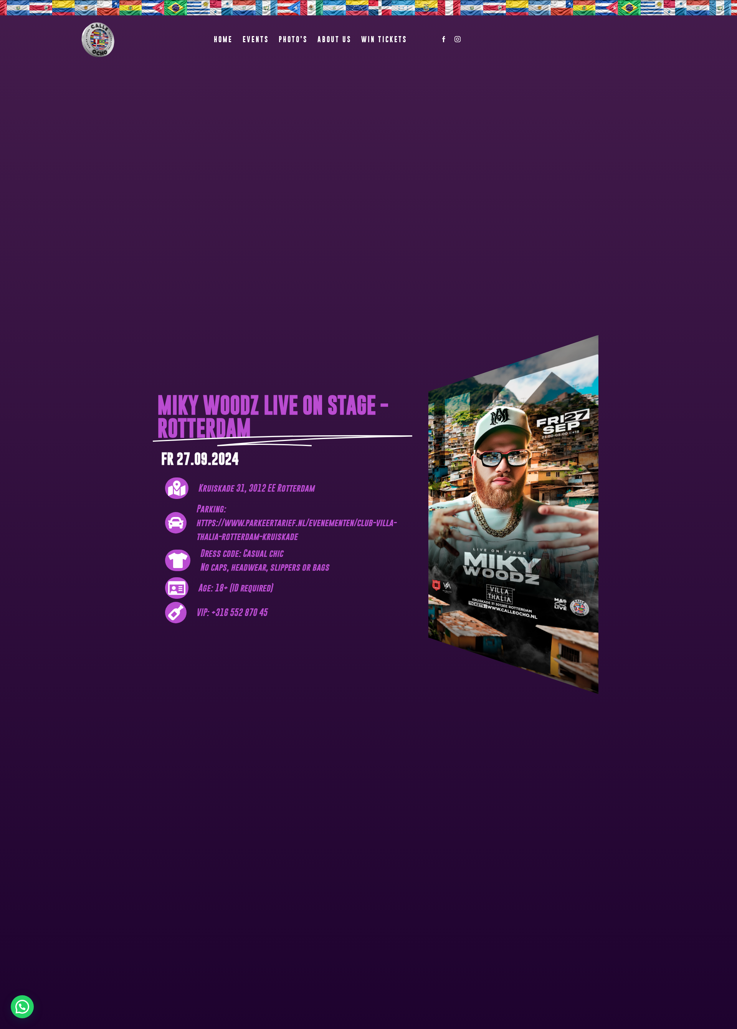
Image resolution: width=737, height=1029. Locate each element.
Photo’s (293, 39)
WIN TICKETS (384, 39)
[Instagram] (457, 39)
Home (223, 39)
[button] (22, 1006)
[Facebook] (444, 39)
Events (256, 39)
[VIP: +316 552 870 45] (286, 612)
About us (334, 39)
